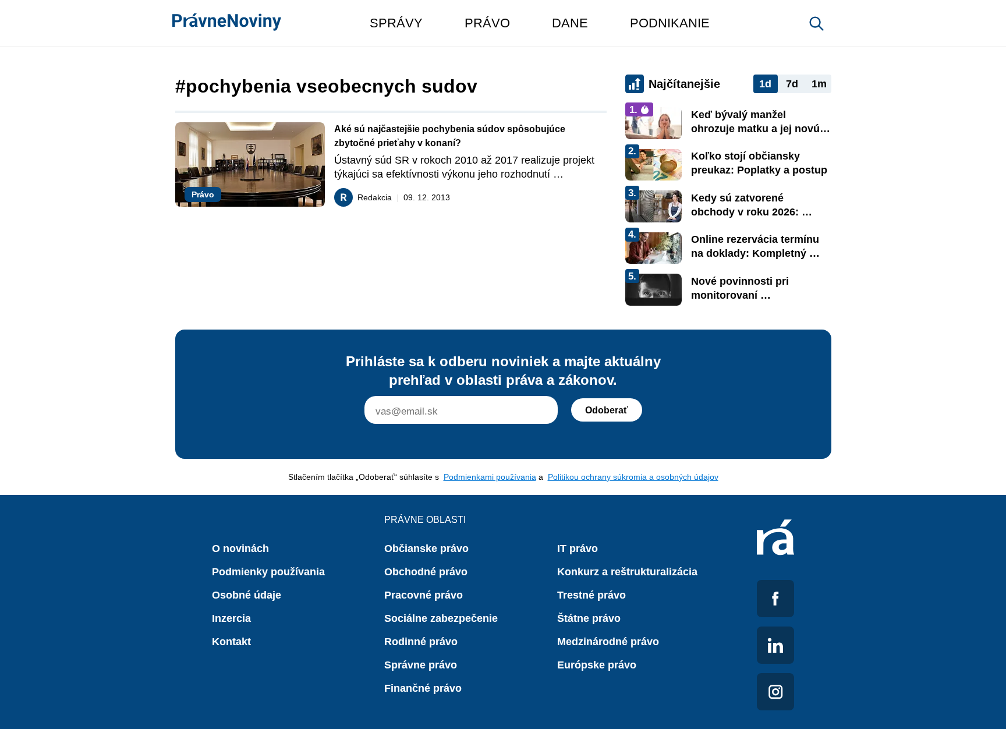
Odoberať (606, 410)
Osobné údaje (246, 595)
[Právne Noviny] (226, 23)
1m (819, 84)
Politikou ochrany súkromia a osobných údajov (633, 477)
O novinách (240, 548)
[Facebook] (775, 598)
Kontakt (231, 641)
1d (765, 84)
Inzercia (231, 618)
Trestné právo (591, 595)
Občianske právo (426, 548)
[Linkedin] (775, 645)
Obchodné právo (425, 572)
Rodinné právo (421, 641)
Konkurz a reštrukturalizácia (627, 572)
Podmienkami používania (490, 477)
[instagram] (775, 691)
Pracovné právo (423, 595)
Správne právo (420, 665)
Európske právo (596, 665)
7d (792, 84)
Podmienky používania (268, 572)
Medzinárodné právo (608, 641)
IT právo (577, 548)
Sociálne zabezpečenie (441, 618)
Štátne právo (589, 618)
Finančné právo (423, 688)
